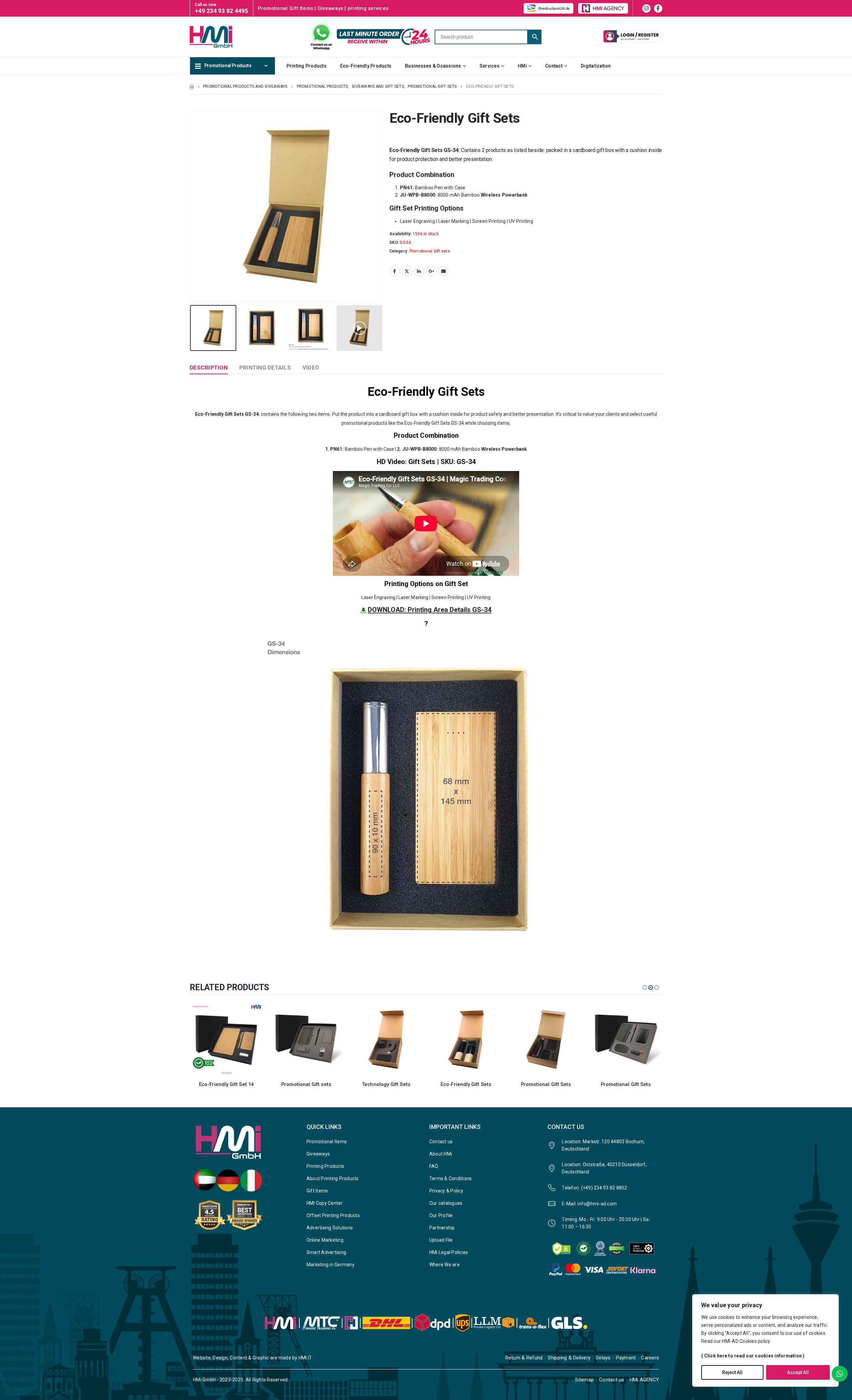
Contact (553, 66)
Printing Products (306, 66)
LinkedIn (419, 271)
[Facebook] (658, 8)
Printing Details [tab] (265, 367)
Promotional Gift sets (429, 251)
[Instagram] (646, 8)
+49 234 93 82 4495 (221, 10)
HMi (522, 66)
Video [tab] (311, 367)
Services (490, 66)
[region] (765, 1340)
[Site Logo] (223, 36)
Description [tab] (209, 367)
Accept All (798, 1372)
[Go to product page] (228, 1039)
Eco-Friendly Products (365, 66)
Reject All (732, 1372)
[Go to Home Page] (192, 86)
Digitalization (596, 66)
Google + (431, 271)
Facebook (394, 271)
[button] (191, 206)
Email (443, 271)
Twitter (407, 271)
